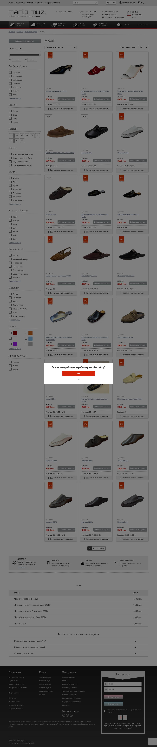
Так (78, 373)
